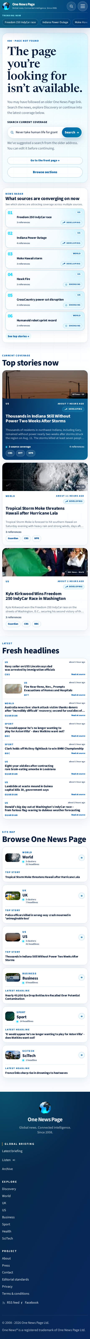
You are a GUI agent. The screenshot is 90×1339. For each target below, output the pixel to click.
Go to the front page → (45, 160)
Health (6, 1231)
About (6, 1258)
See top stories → (18, 336)
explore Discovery (45, 107)
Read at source (78, 674)
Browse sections (45, 172)
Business (30, 978)
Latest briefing (12, 1151)
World (27, 857)
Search (72, 132)
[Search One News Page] (71, 6)
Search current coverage (27, 122)
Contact (7, 1272)
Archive (7, 1169)
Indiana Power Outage (55, 22)
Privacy (7, 1286)
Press (6, 1265)
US (24, 937)
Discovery (9, 1189)
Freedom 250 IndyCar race (20, 22)
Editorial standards (15, 1279)
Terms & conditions (15, 1293)
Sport (22, 1017)
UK (25, 895)
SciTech (29, 1056)
